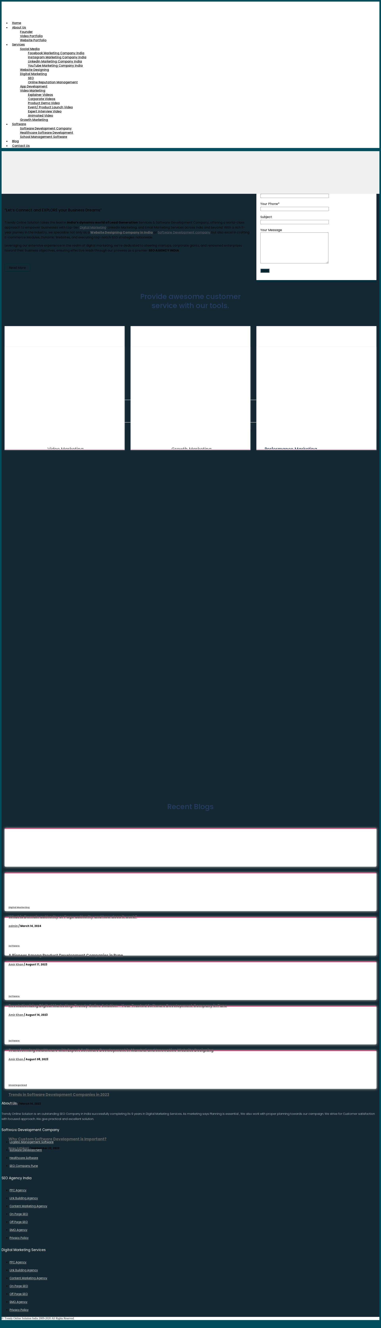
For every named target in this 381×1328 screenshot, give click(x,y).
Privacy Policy (19, 1238)
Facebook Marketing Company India (56, 53)
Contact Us (21, 146)
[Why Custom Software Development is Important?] (58, 1120)
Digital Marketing (33, 74)
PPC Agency (18, 1190)
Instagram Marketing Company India (57, 57)
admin (13, 926)
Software (19, 124)
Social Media (30, 49)
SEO (31, 78)
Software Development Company (46, 128)
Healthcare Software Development (46, 133)
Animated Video (40, 115)
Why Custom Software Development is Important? (58, 1139)
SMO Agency (18, 1230)
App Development (33, 86)
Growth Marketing (34, 120)
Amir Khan (16, 964)
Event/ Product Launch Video (50, 107)
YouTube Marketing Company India (55, 65)
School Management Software (43, 137)
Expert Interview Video (45, 111)
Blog (15, 141)
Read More (17, 267)
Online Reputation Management (53, 82)
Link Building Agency (24, 1198)
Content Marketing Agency (28, 1206)
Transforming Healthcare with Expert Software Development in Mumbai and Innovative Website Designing (111, 1050)
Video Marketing (32, 90)
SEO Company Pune (24, 1166)
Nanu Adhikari (19, 1148)
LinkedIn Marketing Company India (55, 61)
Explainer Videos (40, 95)
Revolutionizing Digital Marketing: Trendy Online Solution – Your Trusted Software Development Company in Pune (118, 1005)
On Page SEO (19, 1214)
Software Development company (184, 232)
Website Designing (34, 70)
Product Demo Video (44, 103)
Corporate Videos (41, 99)
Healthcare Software (24, 1158)
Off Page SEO (19, 1222)
